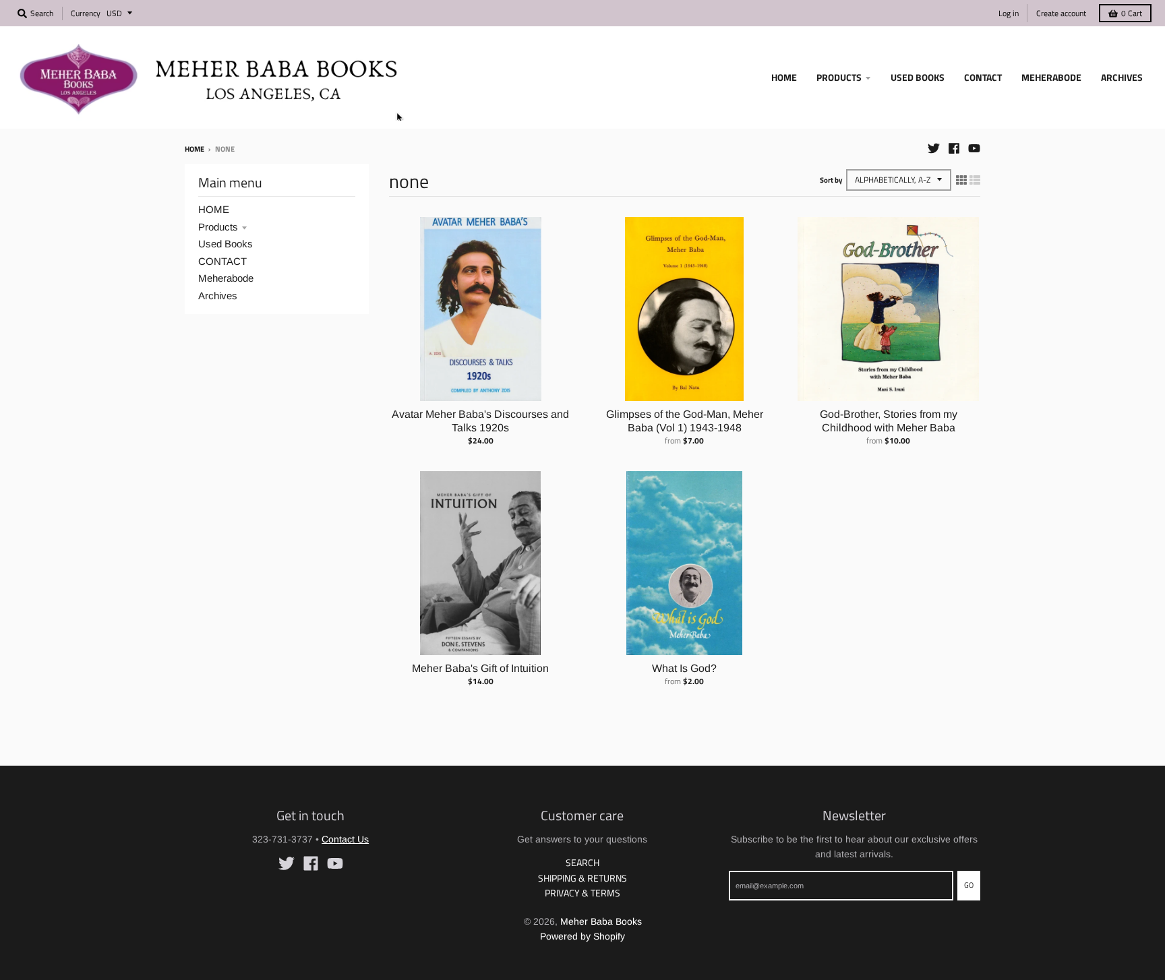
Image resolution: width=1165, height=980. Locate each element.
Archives (217, 295)
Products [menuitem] (839, 77)
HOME (213, 209)
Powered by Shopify (582, 936)
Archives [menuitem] (1122, 77)
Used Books (225, 243)
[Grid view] (961, 180)
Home (194, 149)
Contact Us (345, 839)
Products (218, 227)
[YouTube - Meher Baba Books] (974, 148)
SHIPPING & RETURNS (582, 878)
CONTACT (222, 261)
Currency (85, 13)
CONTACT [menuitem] (983, 77)
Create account (1061, 13)
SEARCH (582, 862)
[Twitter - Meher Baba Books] (934, 148)
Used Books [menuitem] (918, 77)
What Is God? (684, 668)
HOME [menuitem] (784, 77)
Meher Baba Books (601, 921)
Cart (1131, 13)
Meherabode (225, 278)
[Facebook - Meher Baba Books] (954, 148)
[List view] (974, 180)
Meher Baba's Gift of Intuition (480, 668)
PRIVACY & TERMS (582, 893)
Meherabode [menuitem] (1051, 77)
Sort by (831, 180)
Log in (1008, 13)
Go (969, 885)
